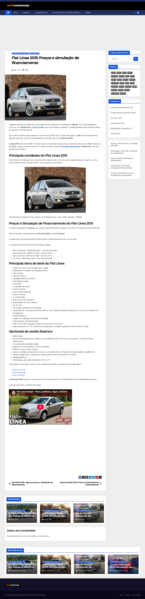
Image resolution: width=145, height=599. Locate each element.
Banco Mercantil (19, 370)
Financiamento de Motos (120, 108)
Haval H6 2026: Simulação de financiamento (83, 516)
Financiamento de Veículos (20, 53)
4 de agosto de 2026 (18, 570)
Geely (113, 79)
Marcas (26, 13)
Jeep (122, 83)
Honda (125, 79)
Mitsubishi (114, 86)
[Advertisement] (72, 30)
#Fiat (26, 70)
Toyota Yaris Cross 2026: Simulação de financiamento (121, 567)
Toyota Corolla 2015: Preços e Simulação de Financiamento (79, 483)
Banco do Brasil (19, 375)
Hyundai (132, 79)
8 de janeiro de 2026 (85, 570)
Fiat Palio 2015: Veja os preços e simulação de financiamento (32, 483)
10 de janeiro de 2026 (52, 570)
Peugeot (128, 86)
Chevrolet (114, 76)
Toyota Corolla (38, 127)
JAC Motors (115, 83)
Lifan (132, 83)
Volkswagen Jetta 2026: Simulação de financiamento (53, 516)
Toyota (127, 89)
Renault (114, 89)
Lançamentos (41, 13)
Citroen (121, 76)
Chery (130, 72)
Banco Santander (19, 372)
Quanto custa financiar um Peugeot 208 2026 (21, 514)
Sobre (88, 13)
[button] (134, 13)
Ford (132, 76)
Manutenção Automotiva (120, 128)
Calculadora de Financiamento (66, 13)
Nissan (121, 86)
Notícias (114, 134)
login (25, 536)
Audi (113, 72)
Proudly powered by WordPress (15, 595)
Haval (119, 79)
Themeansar (42, 595)
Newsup (33, 595)
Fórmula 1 (114, 118)
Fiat (127, 76)
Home (122, 595)
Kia (127, 83)
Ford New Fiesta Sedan (71, 146)
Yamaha (123, 93)
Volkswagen (115, 93)
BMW (119, 72)
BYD (124, 72)
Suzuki (120, 89)
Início (16, 13)
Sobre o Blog (136, 595)
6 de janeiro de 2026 (119, 570)
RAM (135, 86)
